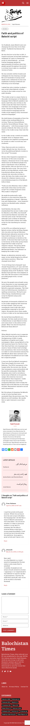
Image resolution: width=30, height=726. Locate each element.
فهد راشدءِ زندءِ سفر (20, 474)
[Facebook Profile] (2, 671)
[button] (23, 3)
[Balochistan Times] (3, 3)
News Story (6, 708)
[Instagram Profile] (8, 671)
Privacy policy (14, 686)
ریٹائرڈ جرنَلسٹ (22, 484)
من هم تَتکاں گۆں (21, 464)
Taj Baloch (6, 467)
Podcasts (6, 711)
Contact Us (24, 686)
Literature (5, 29)
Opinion (17, 708)
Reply (5, 541)
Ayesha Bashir (7, 477)
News (15, 705)
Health (15, 702)
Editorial (15, 699)
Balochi (6, 699)
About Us (5, 686)
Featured (6, 702)
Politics (15, 711)
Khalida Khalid (18, 477)
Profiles (23, 711)
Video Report (22, 714)
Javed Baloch (7, 487)
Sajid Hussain (16, 24)
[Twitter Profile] (5, 671)
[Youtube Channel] (10, 671)
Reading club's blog (9, 714)
